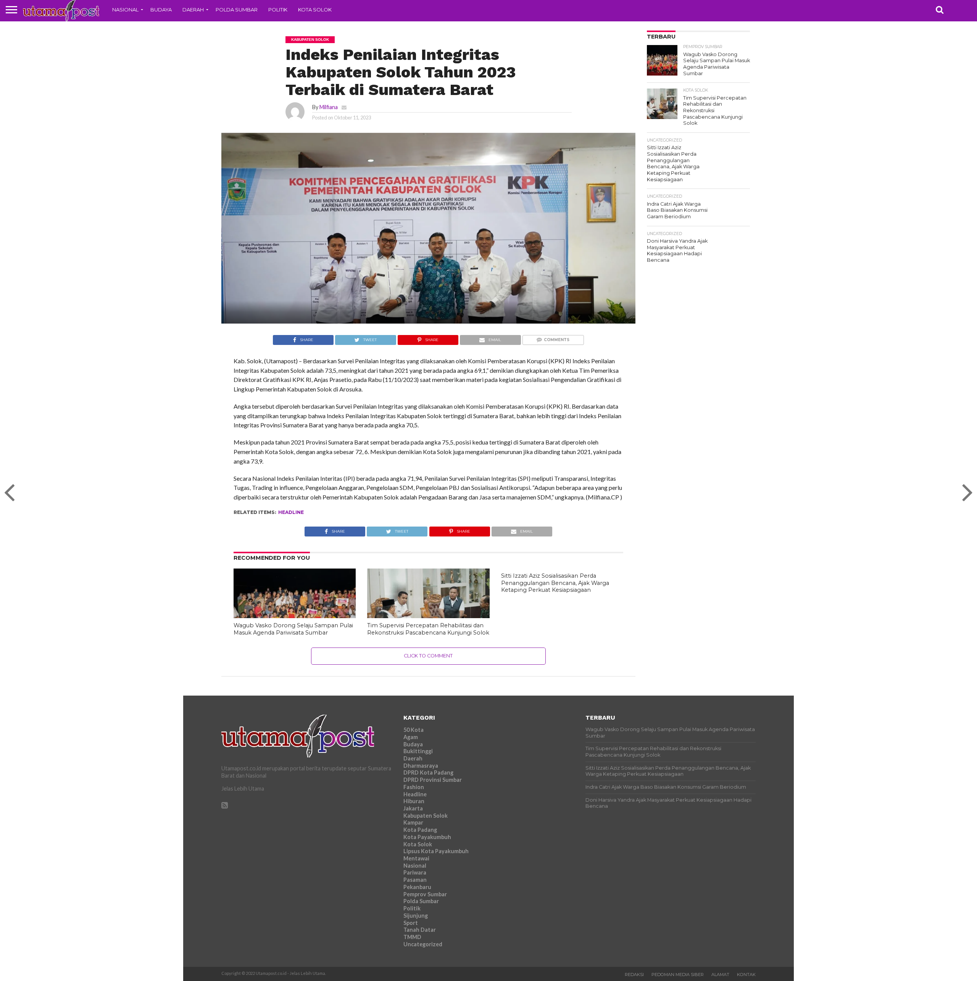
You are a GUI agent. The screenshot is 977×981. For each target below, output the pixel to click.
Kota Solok (315, 9)
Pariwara (414, 872)
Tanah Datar (419, 929)
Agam (410, 737)
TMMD (412, 937)
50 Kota (413, 729)
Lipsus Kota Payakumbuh (436, 851)
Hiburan (413, 801)
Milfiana (328, 107)
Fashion (413, 787)
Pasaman (415, 879)
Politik (277, 9)
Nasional (125, 9)
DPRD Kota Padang (428, 772)
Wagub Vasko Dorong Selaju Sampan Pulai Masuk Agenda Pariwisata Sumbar (293, 629)
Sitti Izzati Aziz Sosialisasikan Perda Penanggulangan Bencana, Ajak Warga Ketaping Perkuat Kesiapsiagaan (555, 582)
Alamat (720, 974)
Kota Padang (420, 829)
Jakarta (413, 808)
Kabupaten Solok (425, 815)
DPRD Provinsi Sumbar (432, 779)
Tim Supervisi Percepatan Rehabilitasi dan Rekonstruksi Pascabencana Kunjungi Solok (428, 629)
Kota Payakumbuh (427, 837)
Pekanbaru (417, 887)
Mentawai (416, 858)
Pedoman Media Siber (677, 974)
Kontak (746, 974)
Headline (291, 512)
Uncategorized (422, 944)
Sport (410, 923)
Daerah (193, 9)
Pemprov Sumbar (425, 894)
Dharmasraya (420, 765)
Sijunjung (415, 915)
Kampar (413, 822)
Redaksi (634, 974)
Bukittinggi (418, 751)
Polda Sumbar (237, 9)
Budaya (161, 9)
